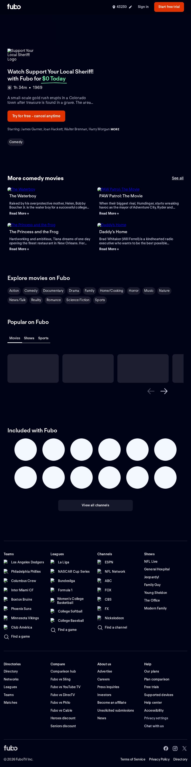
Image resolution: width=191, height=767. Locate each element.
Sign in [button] (143, 7)
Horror (134, 291)
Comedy (15, 142)
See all (178, 178)
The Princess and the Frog (33, 231)
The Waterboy (22, 195)
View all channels (95, 505)
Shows (29, 338)
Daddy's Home (113, 231)
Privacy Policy (159, 759)
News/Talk (17, 300)
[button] (50, 214)
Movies (14, 338)
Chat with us (154, 726)
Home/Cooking (111, 291)
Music (148, 291)
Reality (36, 300)
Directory (180, 759)
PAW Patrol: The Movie (121, 195)
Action (14, 291)
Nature (164, 291)
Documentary (53, 291)
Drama (74, 291)
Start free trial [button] (169, 7)
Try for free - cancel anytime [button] (36, 116)
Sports (100, 300)
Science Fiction (77, 300)
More (115, 129)
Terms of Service (132, 759)
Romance (54, 300)
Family (89, 291)
